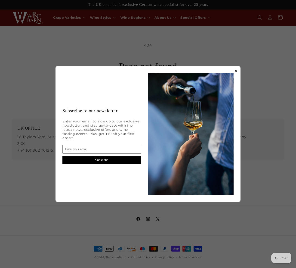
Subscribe (101, 160)
